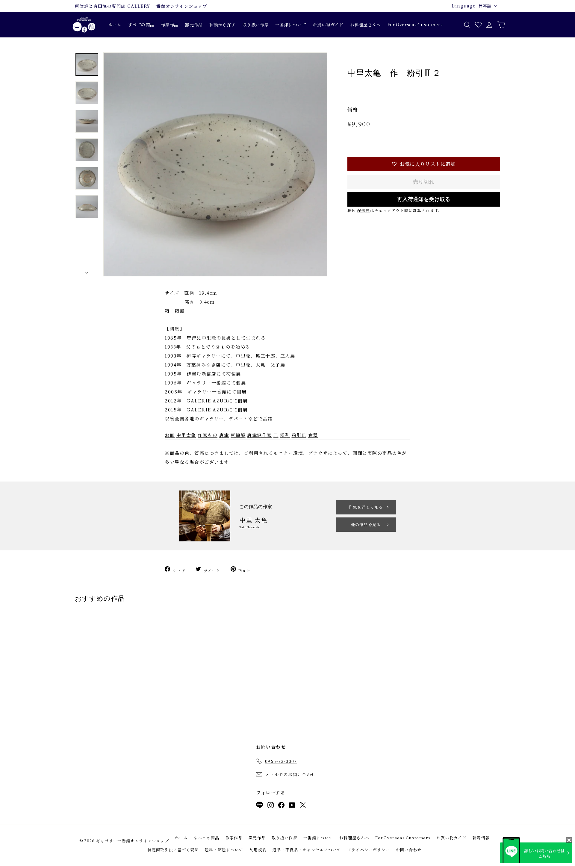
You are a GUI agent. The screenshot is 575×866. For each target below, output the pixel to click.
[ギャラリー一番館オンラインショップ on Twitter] (303, 806)
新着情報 (481, 838)
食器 (313, 435)
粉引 (285, 435)
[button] (423, 164)
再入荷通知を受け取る (424, 199)
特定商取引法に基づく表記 (173, 850)
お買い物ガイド (328, 25)
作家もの (207, 435)
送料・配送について (224, 850)
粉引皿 (299, 435)
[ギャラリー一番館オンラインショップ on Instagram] (270, 806)
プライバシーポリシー (368, 850)
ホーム (114, 25)
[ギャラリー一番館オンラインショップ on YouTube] (292, 806)
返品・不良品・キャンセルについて (307, 850)
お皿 (170, 435)
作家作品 (169, 25)
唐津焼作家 (259, 435)
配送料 (363, 210)
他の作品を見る (366, 524)
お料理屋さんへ (365, 25)
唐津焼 (238, 435)
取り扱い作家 (255, 25)
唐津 (224, 435)
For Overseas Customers (415, 25)
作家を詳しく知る (366, 507)
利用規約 (258, 850)
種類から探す (222, 25)
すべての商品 (141, 25)
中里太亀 (186, 435)
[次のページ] (87, 271)
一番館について (290, 25)
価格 (352, 109)
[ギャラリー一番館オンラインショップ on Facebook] (281, 806)
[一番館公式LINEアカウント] (259, 806)
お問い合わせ (409, 850)
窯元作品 (194, 25)
